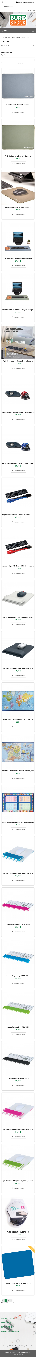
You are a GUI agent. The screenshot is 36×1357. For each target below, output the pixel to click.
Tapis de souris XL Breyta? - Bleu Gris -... (18, 105)
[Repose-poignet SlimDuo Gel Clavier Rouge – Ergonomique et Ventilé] (18, 529)
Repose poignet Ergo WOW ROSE (18, 925)
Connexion (32, 10)
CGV (19, 1352)
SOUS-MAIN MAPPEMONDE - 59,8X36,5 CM (18, 720)
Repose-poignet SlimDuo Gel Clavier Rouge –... (18, 566)
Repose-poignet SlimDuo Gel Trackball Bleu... (18, 463)
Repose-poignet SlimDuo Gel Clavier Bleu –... (18, 515)
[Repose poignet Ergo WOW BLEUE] (18, 939)
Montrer (3, 63)
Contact (14, 1352)
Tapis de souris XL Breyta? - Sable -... (18, 207)
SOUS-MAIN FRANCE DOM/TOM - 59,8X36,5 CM (18, 771)
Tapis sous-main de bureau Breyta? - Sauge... (18, 310)
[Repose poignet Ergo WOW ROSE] (18, 888)
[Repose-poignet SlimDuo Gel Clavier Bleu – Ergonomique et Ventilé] (18, 478)
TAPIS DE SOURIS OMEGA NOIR (18, 1232)
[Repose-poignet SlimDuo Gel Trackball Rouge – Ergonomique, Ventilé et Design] (18, 376)
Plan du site (8, 1352)
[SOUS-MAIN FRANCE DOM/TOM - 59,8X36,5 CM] (18, 734)
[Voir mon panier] (33, 30)
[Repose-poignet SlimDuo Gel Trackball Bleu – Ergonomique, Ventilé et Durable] (18, 427)
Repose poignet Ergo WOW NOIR (18, 1078)
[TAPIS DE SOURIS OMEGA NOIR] (18, 1195)
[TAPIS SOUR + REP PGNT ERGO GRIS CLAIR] (18, 581)
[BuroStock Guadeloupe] (18, 20)
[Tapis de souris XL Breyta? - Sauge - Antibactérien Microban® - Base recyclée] (18, 119)
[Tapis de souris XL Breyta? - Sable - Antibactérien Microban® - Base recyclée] (18, 171)
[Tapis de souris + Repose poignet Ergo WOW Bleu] (18, 837)
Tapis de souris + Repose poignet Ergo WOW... (18, 668)
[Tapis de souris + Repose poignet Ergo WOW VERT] (18, 1144)
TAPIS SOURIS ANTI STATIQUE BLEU (18, 1283)
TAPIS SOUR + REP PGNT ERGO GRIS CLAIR (18, 617)
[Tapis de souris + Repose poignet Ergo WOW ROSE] (18, 1093)
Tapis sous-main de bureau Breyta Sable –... (18, 361)
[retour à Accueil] (1, 37)
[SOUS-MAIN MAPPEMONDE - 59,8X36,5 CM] (18, 683)
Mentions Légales (18, 1355)
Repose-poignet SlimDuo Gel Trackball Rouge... (18, 412)
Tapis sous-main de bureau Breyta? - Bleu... (18, 259)
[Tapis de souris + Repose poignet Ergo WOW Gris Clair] (18, 632)
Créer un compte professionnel (26, 2)
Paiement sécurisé (25, 1352)
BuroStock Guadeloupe (19, 1346)
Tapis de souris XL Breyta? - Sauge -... (18, 156)
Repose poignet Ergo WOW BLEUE (18, 976)
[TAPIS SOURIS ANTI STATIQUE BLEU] (18, 1247)
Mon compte (9, 6)
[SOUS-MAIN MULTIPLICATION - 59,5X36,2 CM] (18, 785)
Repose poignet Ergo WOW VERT (18, 1027)
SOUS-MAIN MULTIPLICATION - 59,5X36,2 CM (18, 822)
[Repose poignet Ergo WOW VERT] (18, 990)
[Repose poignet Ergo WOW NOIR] (18, 1042)
